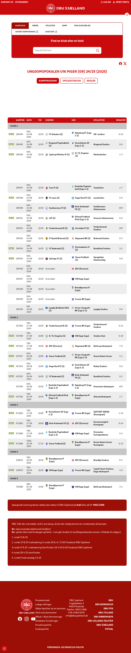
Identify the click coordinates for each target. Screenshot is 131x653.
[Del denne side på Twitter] (125, 64)
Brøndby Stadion (101, 460)
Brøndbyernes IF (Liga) (82, 289)
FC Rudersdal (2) (56, 249)
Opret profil (122, 2)
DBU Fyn (108, 609)
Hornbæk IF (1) (82, 228)
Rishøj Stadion (100, 366)
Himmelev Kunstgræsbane (101, 433)
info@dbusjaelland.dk (77, 616)
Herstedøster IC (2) (82, 248)
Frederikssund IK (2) (58, 228)
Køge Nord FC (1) (83, 198)
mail (79, 505)
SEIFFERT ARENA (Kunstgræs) (101, 413)
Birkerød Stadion (101, 238)
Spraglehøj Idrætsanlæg (99, 259)
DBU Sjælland (104, 625)
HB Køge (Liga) (82, 279)
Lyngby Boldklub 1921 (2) (59, 309)
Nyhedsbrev (21, 2)
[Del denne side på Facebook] (120, 64)
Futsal (109, 629)
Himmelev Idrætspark (104, 387)
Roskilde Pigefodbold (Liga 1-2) (83, 188)
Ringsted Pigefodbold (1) (59, 144)
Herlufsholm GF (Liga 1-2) (82, 144)
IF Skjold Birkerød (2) (59, 238)
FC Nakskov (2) (56, 134)
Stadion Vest (99, 336)
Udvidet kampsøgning (25, 32)
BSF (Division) (81, 269)
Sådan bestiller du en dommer (50, 609)
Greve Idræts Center (103, 356)
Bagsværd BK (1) (82, 238)
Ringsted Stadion (102, 144)
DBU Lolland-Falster (100, 621)
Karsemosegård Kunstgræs (101, 423)
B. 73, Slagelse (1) (82, 154)
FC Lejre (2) (54, 198)
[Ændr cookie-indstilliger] (4, 649)
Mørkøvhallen (100, 155)
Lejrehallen (99, 198)
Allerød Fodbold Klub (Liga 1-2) (82, 218)
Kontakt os (7, 2)
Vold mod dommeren (46, 613)
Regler (91, 81)
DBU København (103, 617)
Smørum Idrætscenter (104, 218)
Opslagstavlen (72, 81)
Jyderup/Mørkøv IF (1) (59, 155)
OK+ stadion (99, 134)
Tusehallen (99, 188)
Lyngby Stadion (101, 309)
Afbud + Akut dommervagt (48, 617)
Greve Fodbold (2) (82, 259)
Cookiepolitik (42, 629)
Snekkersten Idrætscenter (100, 208)
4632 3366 (98, 505)
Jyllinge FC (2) (55, 259)
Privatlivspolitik (43, 625)
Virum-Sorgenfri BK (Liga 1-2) (82, 309)
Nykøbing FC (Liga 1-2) (83, 134)
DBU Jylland (105, 613)
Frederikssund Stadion (100, 228)
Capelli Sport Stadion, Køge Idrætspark (104, 470)
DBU (110, 600)
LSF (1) (52, 218)
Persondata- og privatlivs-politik (65, 647)
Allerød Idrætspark (102, 397)
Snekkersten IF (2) (57, 208)
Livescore (49, 32)
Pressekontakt (42, 600)
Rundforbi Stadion (102, 249)
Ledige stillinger (43, 605)
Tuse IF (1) (53, 188)
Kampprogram (48, 81)
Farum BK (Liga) (82, 299)
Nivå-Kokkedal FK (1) (82, 208)
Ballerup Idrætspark (103, 346)
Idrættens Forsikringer (46, 621)
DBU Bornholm (104, 605)
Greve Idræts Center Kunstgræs (103, 443)
